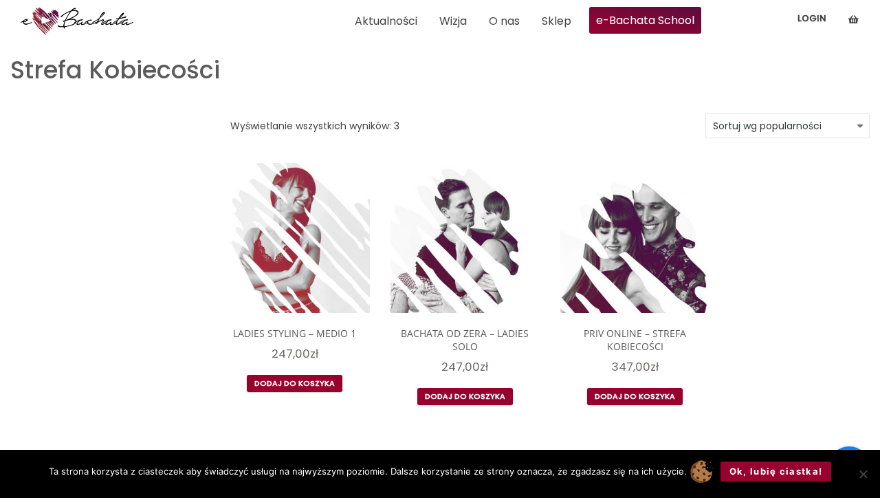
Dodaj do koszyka (294, 383)
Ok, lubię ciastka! (775, 471)
